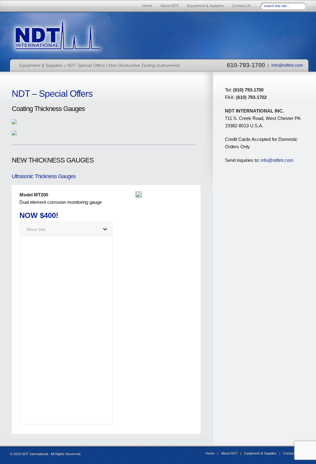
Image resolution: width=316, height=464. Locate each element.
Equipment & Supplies (205, 6)
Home (147, 6)
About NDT (169, 6)
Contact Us (241, 6)
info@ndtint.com (287, 65)
